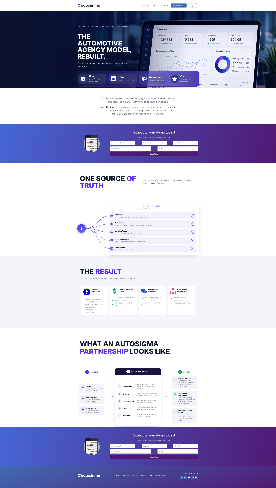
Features (145, 5)
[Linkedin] (185, 477)
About (156, 5)
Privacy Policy (160, 476)
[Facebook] (181, 477)
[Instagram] (196, 477)
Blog (166, 5)
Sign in (193, 5)
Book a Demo (178, 5)
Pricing (135, 476)
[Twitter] (189, 477)
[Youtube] (192, 477)
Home (118, 476)
